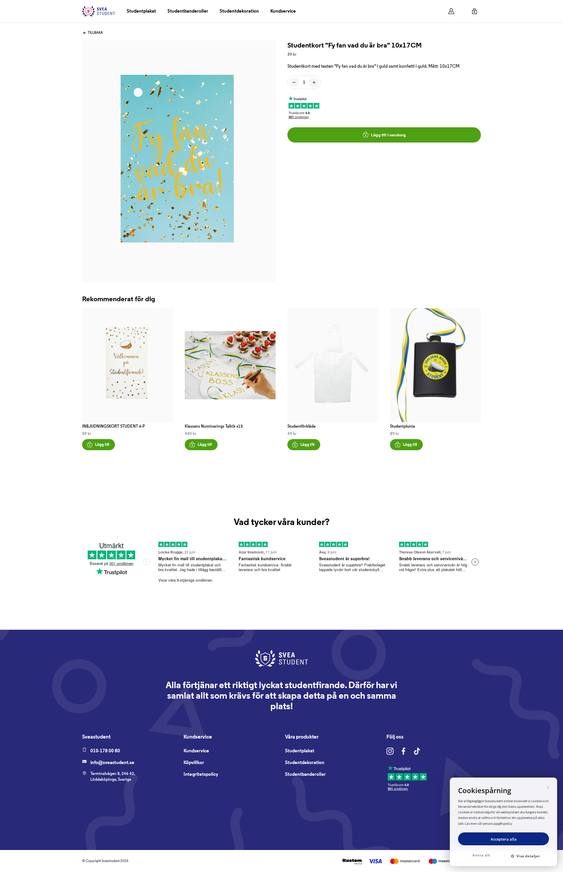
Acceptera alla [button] (504, 839)
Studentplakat (141, 11)
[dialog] (503, 822)
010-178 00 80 (105, 751)
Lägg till (102, 444)
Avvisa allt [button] (481, 855)
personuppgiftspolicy (498, 823)
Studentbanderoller (187, 11)
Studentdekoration (239, 11)
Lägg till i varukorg (388, 135)
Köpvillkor (194, 762)
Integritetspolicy (201, 774)
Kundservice (283, 11)
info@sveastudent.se (112, 762)
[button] (527, 856)
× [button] (548, 786)
